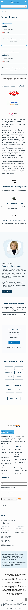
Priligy (9, 390)
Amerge (9, 377)
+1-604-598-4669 (5, 538)
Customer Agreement (20, 459)
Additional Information (9, 314)
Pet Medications (5, 460)
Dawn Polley (17, 449)
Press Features (18, 452)
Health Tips (4, 470)
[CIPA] (14, 93)
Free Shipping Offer (19, 462)
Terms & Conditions (18, 608)
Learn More (8, 291)
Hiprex (7, 385)
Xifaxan (9, 368)
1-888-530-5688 (5, 534)
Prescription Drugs (6, 449)
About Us (3, 455)
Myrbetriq (20, 372)
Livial (19, 394)
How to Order (4, 458)
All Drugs (3, 468)
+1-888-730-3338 (5, 530)
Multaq (18, 390)
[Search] (25, 6)
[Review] (14, 103)
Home (3, 11)
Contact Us (17, 473)
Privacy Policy (18, 468)
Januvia (19, 381)
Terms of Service (15, 494)
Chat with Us (14, 342)
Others (7, 11)
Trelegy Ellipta (9, 372)
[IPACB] (14, 113)
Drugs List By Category (7, 452)
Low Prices (17, 465)
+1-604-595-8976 (5, 541)
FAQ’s (2, 473)
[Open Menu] (2, 2)
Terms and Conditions (20, 470)
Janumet (9, 381)
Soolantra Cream (14, 398)
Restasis (18, 368)
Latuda (19, 377)
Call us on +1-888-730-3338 (14, 347)
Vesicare (10, 394)
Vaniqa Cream (18, 385)
